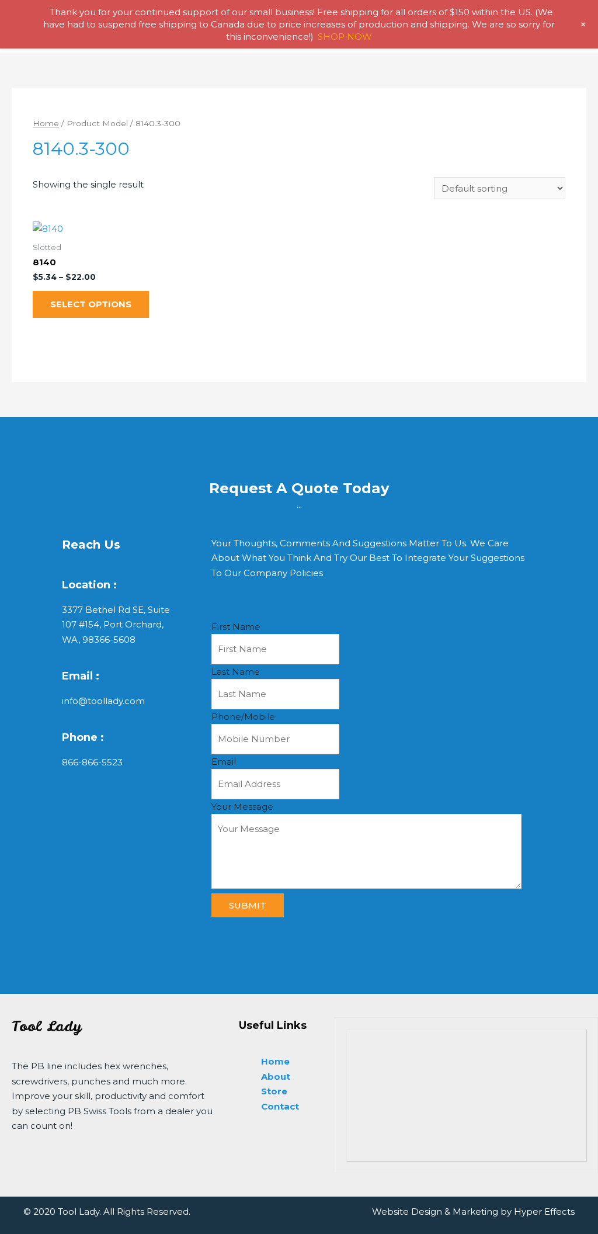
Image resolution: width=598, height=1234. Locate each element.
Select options (90, 304)
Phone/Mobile (243, 716)
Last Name (235, 671)
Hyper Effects (544, 1211)
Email (223, 761)
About (275, 1076)
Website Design (407, 1211)
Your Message (242, 806)
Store (274, 1091)
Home (46, 123)
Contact (280, 1106)
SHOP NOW (345, 36)
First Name (235, 626)
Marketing (475, 1211)
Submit (247, 905)
